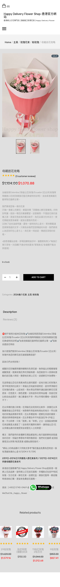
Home (8, 42)
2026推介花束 (20, 294)
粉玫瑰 (35, 42)
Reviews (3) (10, 319)
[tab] (30, 312)
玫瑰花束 (25, 42)
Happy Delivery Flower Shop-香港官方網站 (30, 15)
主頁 (15, 42)
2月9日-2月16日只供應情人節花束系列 (20, 458)
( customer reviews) (25, 176)
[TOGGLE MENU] (4, 29)
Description (10, 312)
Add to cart (39, 277)
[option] (30, 95)
